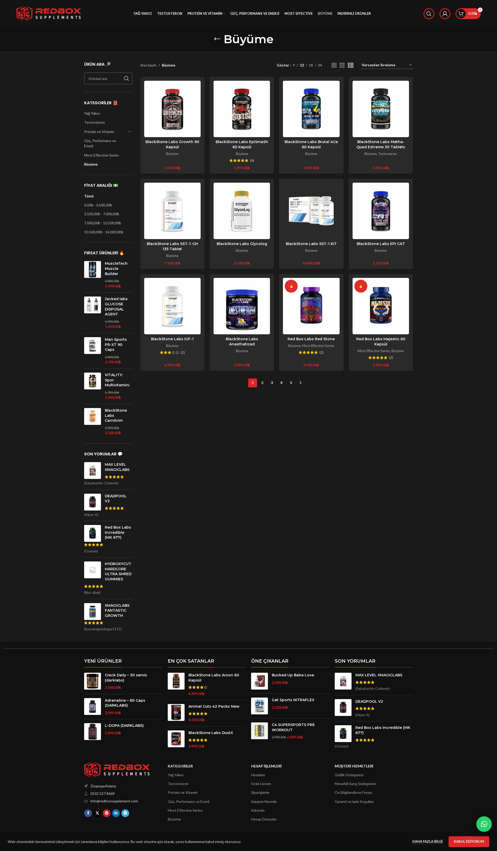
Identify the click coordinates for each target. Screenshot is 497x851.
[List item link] (117, 793)
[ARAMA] (127, 78)
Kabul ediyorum (469, 841)
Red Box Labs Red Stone (311, 339)
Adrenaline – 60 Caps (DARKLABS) (125, 703)
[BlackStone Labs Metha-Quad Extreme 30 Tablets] (381, 109)
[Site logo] (48, 13)
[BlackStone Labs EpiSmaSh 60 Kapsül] (242, 109)
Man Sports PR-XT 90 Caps (116, 344)
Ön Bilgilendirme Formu (353, 792)
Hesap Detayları (264, 819)
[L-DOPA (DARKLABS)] (92, 731)
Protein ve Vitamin (99, 131)
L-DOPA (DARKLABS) (124, 725)
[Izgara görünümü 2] (334, 65)
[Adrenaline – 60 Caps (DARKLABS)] (92, 706)
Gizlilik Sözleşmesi (349, 775)
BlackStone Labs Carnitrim (116, 415)
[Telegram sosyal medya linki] (125, 813)
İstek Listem (261, 783)
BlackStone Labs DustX (210, 732)
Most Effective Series (101, 155)
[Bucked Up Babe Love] (259, 681)
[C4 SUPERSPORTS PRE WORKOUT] (259, 731)
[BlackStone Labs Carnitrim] (92, 421)
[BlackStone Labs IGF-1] (172, 306)
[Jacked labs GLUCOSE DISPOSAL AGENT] (92, 313)
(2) (321, 352)
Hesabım (258, 775)
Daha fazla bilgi (427, 841)
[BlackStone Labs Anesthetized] (242, 306)
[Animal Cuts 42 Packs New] (176, 713)
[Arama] (429, 14)
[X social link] (97, 813)
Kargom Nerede (264, 801)
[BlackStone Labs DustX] (176, 739)
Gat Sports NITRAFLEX (293, 700)
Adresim (258, 810)
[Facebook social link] (88, 813)
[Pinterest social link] (107, 813)
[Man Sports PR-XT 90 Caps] (92, 351)
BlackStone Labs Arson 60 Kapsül (213, 678)
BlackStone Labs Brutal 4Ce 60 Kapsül (311, 144)
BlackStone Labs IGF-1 (172, 339)
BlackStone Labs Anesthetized (242, 341)
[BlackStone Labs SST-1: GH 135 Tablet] (172, 211)
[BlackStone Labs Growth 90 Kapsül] (172, 109)
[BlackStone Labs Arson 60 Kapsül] (176, 684)
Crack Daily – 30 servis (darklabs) (126, 678)
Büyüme (91, 164)
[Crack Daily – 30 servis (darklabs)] (92, 681)
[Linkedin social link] (116, 813)
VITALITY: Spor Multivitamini (117, 380)
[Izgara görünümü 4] (350, 65)
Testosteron (94, 122)
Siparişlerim (260, 792)
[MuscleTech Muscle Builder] (92, 274)
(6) (252, 160)
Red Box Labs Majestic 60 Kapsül (380, 341)
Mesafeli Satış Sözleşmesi (355, 783)
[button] (484, 824)
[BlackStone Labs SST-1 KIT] (311, 211)
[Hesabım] (445, 14)
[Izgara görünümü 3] (342, 65)
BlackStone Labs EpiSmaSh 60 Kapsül (242, 144)
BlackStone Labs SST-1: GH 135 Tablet (172, 246)
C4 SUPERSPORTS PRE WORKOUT (293, 727)
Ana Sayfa (148, 65)
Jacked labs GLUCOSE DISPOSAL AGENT (116, 306)
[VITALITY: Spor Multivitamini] (92, 386)
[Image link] (117, 769)
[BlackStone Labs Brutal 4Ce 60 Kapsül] (311, 109)
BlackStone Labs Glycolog (242, 243)
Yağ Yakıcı (92, 113)
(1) (183, 352)
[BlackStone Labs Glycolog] (242, 211)
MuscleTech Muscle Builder (116, 268)
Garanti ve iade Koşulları (354, 801)
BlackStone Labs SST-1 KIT (311, 243)
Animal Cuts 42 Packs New (213, 706)
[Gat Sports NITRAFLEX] (259, 706)
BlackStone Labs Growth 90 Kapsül (172, 144)
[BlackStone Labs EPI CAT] (381, 211)
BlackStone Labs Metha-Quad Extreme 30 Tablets (380, 144)
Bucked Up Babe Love (293, 675)
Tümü (89, 196)
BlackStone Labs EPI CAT (381, 243)
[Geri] (217, 39)
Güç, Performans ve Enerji (100, 143)
